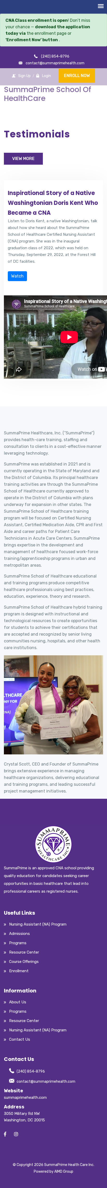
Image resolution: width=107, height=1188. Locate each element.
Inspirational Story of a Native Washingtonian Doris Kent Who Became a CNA (53, 203)
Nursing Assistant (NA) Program (37, 924)
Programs (17, 943)
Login (46, 76)
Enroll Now (77, 75)
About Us (17, 1002)
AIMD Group (63, 1171)
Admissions (19, 933)
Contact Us (19, 1039)
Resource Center (24, 952)
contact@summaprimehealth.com (46, 1081)
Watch (17, 276)
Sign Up (24, 76)
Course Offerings (24, 961)
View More (23, 158)
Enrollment (19, 971)
